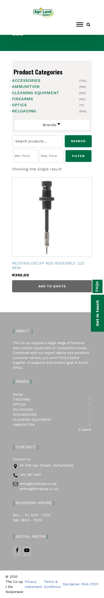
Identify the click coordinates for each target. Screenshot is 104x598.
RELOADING (24, 111)
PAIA (85, 584)
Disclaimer (71, 584)
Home (18, 394)
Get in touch (97, 313)
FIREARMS (22, 98)
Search (78, 141)
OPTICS (19, 104)
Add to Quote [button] (52, 286)
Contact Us (22, 459)
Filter (78, 156)
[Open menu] (80, 24)
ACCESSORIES (26, 80)
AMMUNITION (25, 86)
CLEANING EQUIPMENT (35, 92)
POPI (94, 584)
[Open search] (88, 24)
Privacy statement (33, 584)
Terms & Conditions (52, 584)
